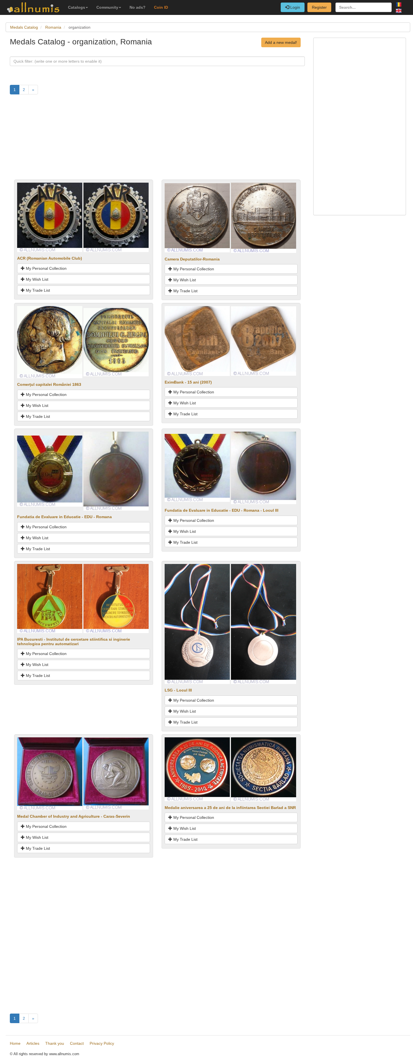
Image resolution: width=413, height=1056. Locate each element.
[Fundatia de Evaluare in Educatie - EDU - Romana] (49, 470)
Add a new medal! (281, 42)
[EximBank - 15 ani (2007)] (197, 340)
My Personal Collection (46, 268)
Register (319, 7)
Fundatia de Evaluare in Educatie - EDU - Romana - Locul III (221, 510)
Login (294, 7)
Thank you (54, 1043)
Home (15, 1043)
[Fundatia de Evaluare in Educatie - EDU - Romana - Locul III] (197, 467)
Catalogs (76, 7)
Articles (32, 1043)
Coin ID (161, 7)
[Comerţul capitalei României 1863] (49, 342)
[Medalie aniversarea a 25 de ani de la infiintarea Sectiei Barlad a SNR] (197, 769)
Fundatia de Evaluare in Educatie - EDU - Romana (64, 517)
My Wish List (36, 279)
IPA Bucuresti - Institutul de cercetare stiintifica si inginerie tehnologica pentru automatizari (73, 641)
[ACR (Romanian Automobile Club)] (49, 217)
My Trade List (37, 290)
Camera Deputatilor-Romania (192, 259)
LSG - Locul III (178, 690)
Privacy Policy (102, 1043)
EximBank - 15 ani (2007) (188, 382)
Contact (77, 1043)
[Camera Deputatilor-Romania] (197, 217)
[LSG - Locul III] (197, 623)
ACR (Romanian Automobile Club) (49, 258)
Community (107, 7)
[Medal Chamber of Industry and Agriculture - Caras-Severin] (49, 773)
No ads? (138, 7)
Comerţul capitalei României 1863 (50, 384)
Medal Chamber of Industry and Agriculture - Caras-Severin (73, 816)
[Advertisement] (157, 140)
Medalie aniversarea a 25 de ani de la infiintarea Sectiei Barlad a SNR (230, 807)
